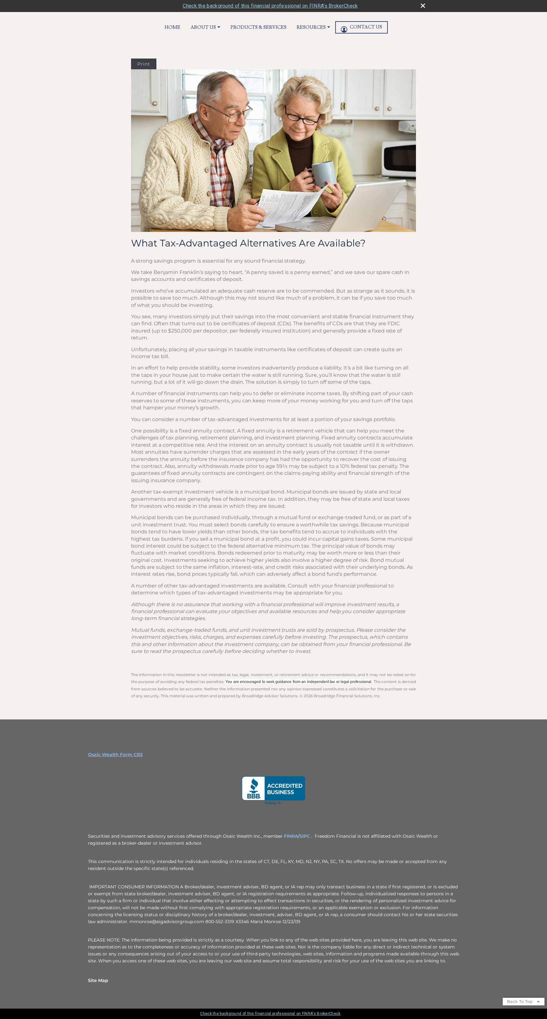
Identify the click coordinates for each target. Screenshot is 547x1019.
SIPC (305, 836)
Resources (311, 27)
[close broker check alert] (422, 5)
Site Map (98, 980)
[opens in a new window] (273, 790)
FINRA (291, 836)
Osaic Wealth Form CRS (115, 754)
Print (143, 64)
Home (172, 27)
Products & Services (258, 27)
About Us (203, 27)
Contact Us (366, 27)
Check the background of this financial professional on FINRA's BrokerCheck (270, 6)
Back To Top (520, 1001)
